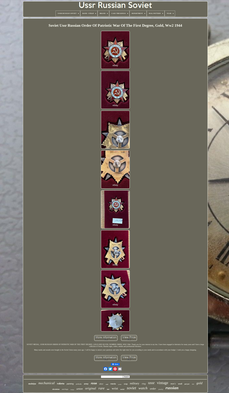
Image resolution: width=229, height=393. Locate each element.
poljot (187, 384)
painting (70, 384)
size (193, 384)
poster (120, 384)
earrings (65, 389)
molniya (32, 383)
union (79, 388)
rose (94, 383)
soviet (131, 388)
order (153, 388)
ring (144, 383)
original (90, 388)
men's (173, 383)
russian (172, 387)
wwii (180, 384)
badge (72, 389)
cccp (126, 384)
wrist (115, 388)
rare (101, 388)
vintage (162, 383)
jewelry (160, 389)
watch (143, 388)
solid (107, 384)
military (134, 383)
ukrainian (56, 389)
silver (101, 384)
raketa (60, 383)
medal (122, 389)
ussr (151, 383)
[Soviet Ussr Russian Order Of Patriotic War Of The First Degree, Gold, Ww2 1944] (115, 50)
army (86, 384)
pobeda (79, 384)
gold (199, 383)
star (108, 389)
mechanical (46, 383)
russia (113, 384)
